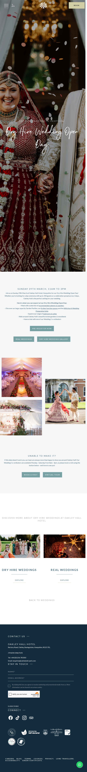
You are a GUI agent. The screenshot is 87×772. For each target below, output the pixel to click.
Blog (19, 759)
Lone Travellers (65, 759)
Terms (28, 759)
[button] (6, 6)
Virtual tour (52, 475)
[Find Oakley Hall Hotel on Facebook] (10, 718)
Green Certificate (32, 760)
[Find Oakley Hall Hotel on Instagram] (24, 718)
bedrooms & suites (50, 314)
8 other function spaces (49, 308)
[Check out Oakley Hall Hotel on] (30, 732)
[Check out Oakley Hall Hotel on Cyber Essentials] (68, 732)
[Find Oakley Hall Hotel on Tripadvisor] (31, 718)
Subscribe (13, 706)
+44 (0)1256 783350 (13, 5)
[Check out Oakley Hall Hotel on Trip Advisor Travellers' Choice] (45, 732)
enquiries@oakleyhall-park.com (24, 661)
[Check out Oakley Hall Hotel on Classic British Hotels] (12, 732)
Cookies (38, 759)
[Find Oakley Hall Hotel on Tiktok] (17, 718)
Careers (9, 759)
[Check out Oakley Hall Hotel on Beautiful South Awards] (56, 732)
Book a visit (31, 475)
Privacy (49, 759)
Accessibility (12, 760)
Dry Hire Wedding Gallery (53, 339)
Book (77, 5)
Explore (19, 580)
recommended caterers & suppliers (51, 306)
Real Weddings (24, 339)
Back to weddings (42, 600)
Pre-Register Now (42, 328)
